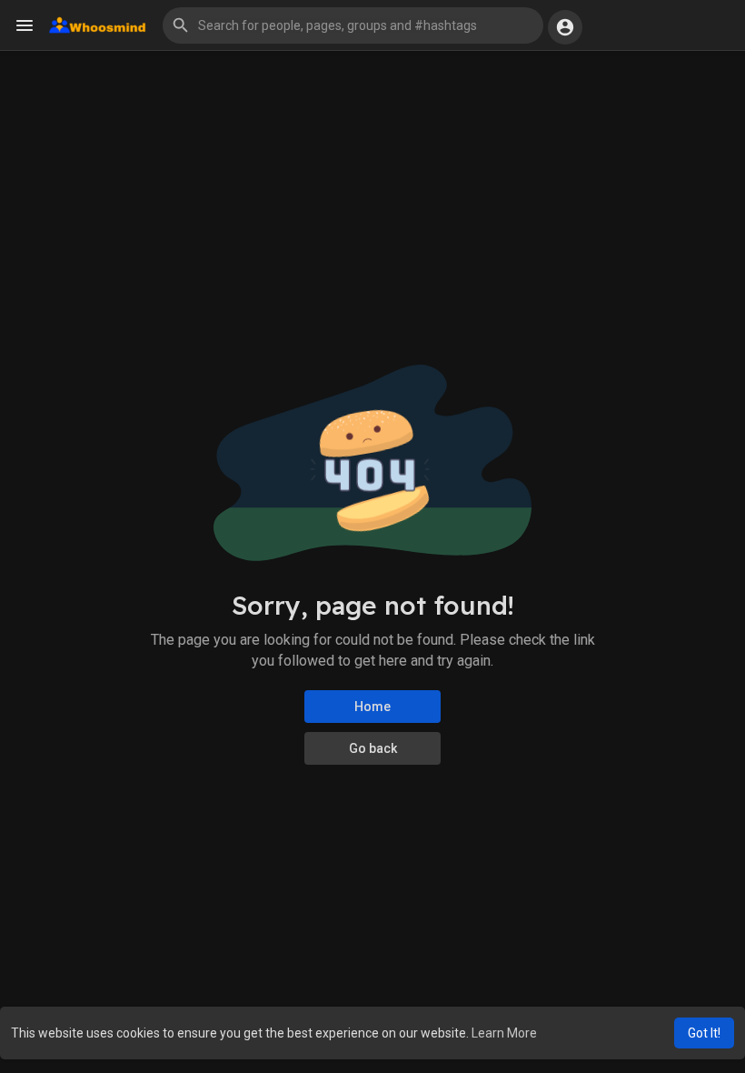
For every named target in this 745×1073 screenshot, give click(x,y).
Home (372, 706)
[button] (353, 25)
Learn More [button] (504, 1033)
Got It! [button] (704, 1033)
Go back (373, 748)
